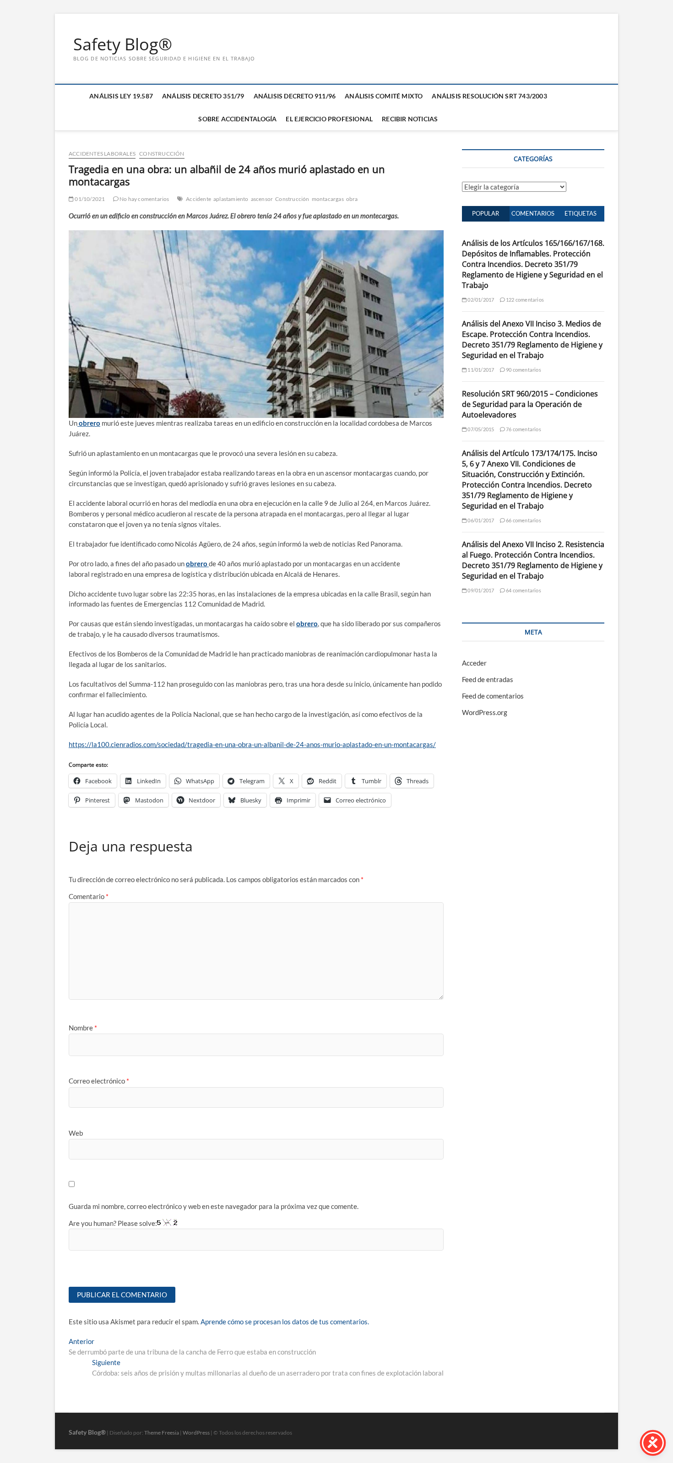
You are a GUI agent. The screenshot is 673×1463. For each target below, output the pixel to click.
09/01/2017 (480, 590)
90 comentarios (523, 370)
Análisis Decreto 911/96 (295, 96)
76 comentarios (523, 429)
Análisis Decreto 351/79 (203, 96)
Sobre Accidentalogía (237, 119)
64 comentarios (523, 590)
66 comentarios (523, 520)
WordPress (196, 1432)
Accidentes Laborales (102, 153)
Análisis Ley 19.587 (121, 96)
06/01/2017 (480, 520)
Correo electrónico (99, 1081)
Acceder (474, 663)
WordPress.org (484, 712)
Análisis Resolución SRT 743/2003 (489, 96)
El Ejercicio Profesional (329, 119)
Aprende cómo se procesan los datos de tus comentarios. (285, 1321)
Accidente (198, 198)
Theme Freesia (161, 1432)
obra (352, 198)
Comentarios (532, 213)
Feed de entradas (487, 679)
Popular (485, 213)
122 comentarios (524, 300)
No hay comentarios (144, 198)
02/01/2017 (480, 300)
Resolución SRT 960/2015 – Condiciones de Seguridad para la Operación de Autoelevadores (530, 404)
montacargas (328, 198)
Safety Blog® (122, 44)
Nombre (83, 1028)
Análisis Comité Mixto (384, 96)
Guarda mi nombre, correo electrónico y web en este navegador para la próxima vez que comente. (213, 1206)
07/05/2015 (480, 429)
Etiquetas (580, 213)
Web (76, 1133)
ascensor (262, 198)
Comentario (89, 896)
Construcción (161, 153)
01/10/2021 (89, 198)
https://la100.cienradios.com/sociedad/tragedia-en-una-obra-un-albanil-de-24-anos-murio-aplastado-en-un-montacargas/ (252, 744)
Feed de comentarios (493, 696)
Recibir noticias (410, 119)
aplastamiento (231, 198)
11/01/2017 (480, 370)
